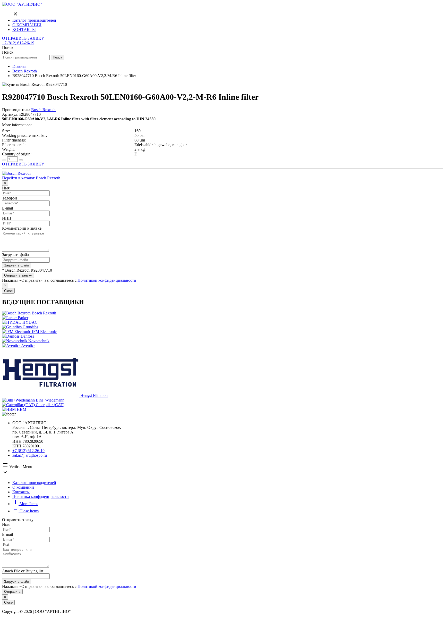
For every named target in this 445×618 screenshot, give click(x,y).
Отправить (12, 592)
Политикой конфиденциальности (107, 280)
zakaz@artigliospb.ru (29, 455)
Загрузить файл (15, 255)
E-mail (7, 208)
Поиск (57, 57)
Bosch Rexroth (43, 109)
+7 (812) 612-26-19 (18, 43)
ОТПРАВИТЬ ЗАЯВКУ (23, 38)
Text (5, 544)
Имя (6, 188)
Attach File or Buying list (22, 571)
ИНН (6, 218)
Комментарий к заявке (21, 228)
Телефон (9, 198)
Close (8, 291)
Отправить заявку (18, 275)
